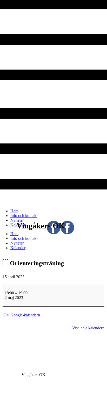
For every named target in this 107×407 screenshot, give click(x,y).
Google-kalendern (25, 315)
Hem (14, 211)
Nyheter (17, 220)
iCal (6, 315)
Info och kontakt (23, 215)
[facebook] (60, 233)
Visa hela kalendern (88, 328)
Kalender (17, 248)
